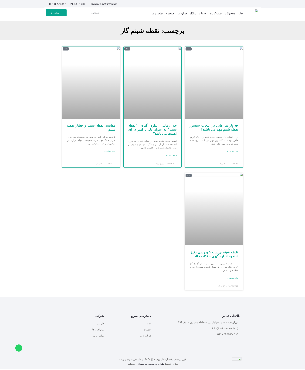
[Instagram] (251, 4)
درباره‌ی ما (145, 335)
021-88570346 (77, 4)
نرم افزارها (98, 329)
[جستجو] (71, 12)
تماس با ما (157, 13)
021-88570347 (57, 4)
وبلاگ (193, 13)
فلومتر (100, 323)
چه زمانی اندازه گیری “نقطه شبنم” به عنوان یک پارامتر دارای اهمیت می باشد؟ (152, 129)
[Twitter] (246, 4)
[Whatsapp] (18, 348)
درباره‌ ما (182, 13)
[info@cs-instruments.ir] (104, 4)
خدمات (202, 13)
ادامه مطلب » (232, 151)
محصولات (230, 13)
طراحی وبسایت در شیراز (151, 364)
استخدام (170, 13)
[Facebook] (257, 4)
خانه (240, 13)
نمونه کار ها (216, 13)
